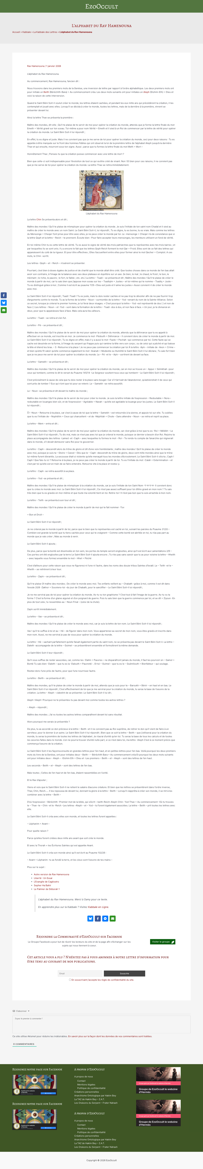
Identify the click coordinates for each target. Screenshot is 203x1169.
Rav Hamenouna (35, 66)
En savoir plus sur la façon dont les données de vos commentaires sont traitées (110, 1036)
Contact (81, 1080)
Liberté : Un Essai (43, 878)
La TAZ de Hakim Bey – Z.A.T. (89, 1099)
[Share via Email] (113, 919)
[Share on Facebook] (98, 919)
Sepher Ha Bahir (42, 885)
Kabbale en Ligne (98, 906)
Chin (38, 219)
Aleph (146, 92)
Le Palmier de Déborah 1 (47, 889)
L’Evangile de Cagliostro (46, 881)
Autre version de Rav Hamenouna (51, 874)
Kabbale (26, 32)
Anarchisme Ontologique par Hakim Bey (95, 1095)
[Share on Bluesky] (90, 919)
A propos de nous (83, 1076)
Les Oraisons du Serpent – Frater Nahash (96, 1102)
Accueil (16, 32)
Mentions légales (86, 1084)
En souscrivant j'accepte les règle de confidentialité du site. (103, 979)
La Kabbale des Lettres (45, 32)
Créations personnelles (86, 1091)
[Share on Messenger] (105, 919)
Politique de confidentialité (91, 1088)
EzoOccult (101, 6)
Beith (46, 92)
